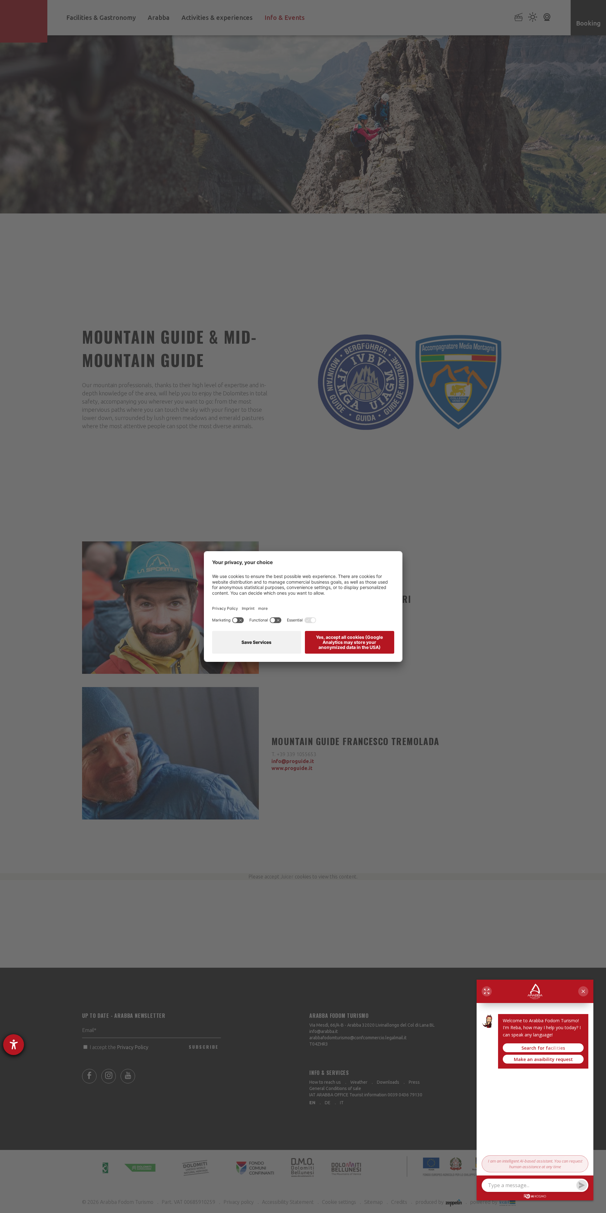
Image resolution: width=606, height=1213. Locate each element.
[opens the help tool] (13, 1044)
